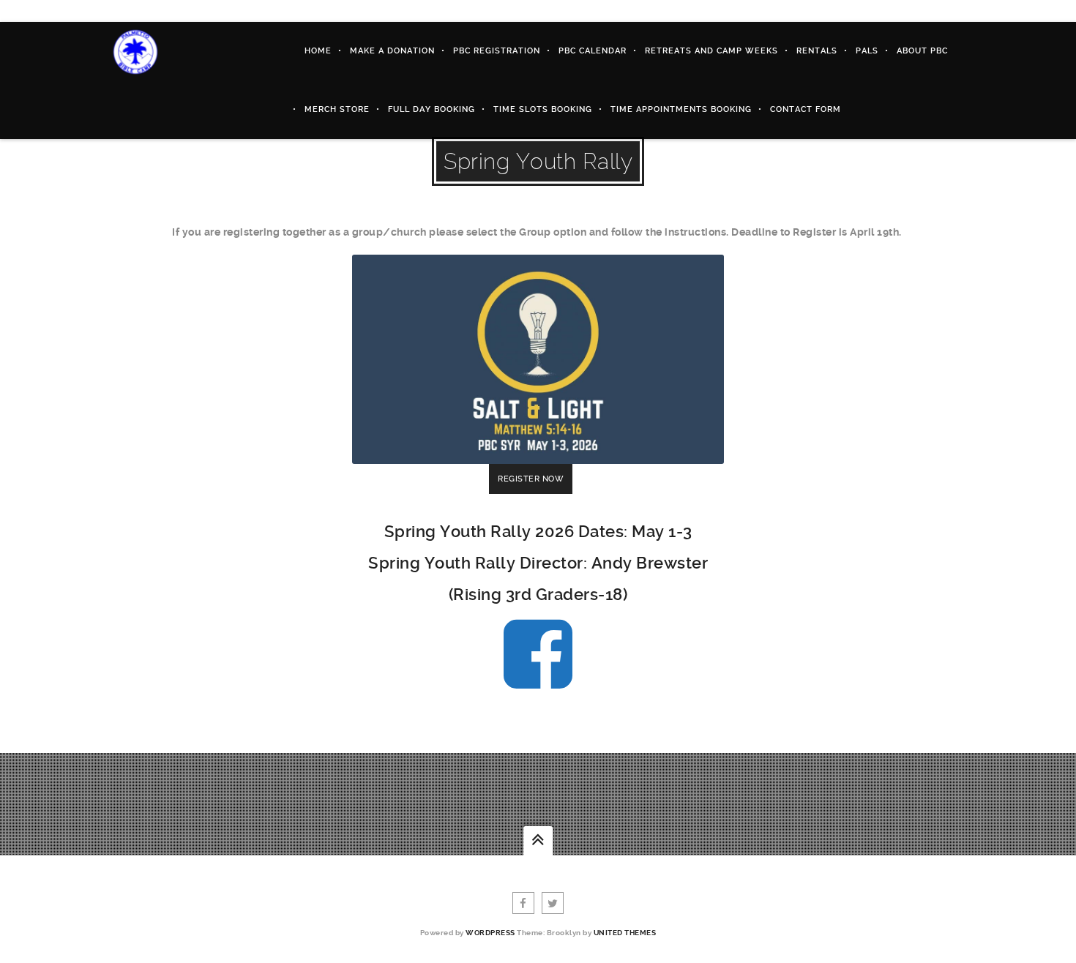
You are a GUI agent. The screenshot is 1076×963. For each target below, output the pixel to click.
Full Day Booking (431, 109)
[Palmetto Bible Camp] (135, 51)
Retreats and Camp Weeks (711, 51)
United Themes (625, 933)
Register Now (531, 479)
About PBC (922, 51)
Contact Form (805, 109)
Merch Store (337, 109)
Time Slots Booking (542, 109)
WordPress (490, 933)
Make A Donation (392, 51)
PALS (867, 51)
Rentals (816, 51)
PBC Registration (496, 51)
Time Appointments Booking (681, 109)
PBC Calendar (592, 51)
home (318, 51)
